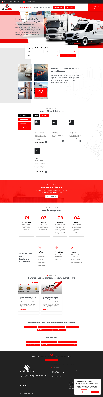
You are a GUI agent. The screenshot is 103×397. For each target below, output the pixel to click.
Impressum (71, 386)
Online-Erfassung (70, 7)
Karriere (45, 7)
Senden (68, 55)
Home (21, 7)
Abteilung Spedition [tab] (24, 119)
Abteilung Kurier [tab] (23, 115)
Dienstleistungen (27, 7)
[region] (87, 387)
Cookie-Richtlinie (84, 389)
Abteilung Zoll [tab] (23, 123)
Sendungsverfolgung (58, 7)
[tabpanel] (58, 144)
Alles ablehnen (86, 392)
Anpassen (79, 392)
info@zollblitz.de (96, 8)
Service (35, 7)
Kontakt (40, 7)
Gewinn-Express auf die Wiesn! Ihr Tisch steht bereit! (28, 298)
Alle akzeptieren (95, 392)
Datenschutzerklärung (74, 388)
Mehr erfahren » (23, 309)
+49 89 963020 (96, 6)
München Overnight (73, 370)
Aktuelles (50, 7)
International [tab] (44, 115)
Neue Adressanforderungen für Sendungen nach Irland (50, 298)
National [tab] (36, 115)
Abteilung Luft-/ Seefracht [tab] (23, 128)
